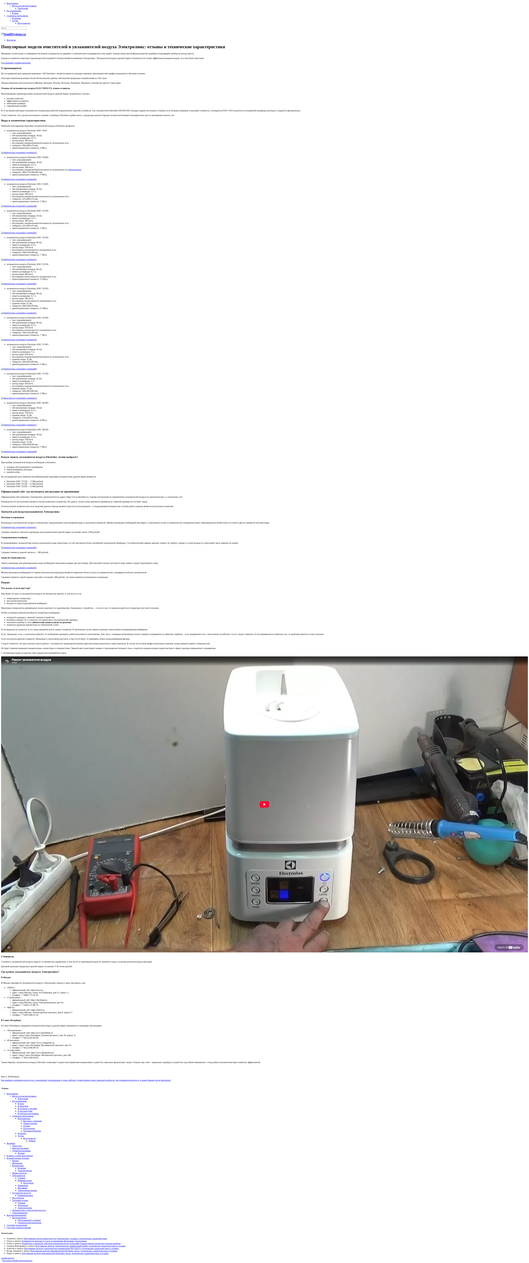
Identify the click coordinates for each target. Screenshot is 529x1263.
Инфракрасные (25, 1180)
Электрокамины (19, 1213)
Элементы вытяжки (21, 1151)
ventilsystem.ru (7, 1258)
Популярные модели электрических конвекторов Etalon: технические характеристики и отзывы (80, 1246)
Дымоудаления (30, 1123)
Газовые (21, 1178)
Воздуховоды (24, 23)
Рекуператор (18, 1198)
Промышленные (25, 1195)
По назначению (14, 11)
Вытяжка (11, 1143)
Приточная (23, 8)
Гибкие (32, 1141)
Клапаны (16, 18)
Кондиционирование (16, 1215)
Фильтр (21, 1153)
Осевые (26, 1126)
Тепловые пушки (20, 1200)
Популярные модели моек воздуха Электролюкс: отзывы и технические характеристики (65, 1238)
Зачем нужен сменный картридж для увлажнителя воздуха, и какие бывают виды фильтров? (127, 1080)
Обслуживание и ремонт (29, 1220)
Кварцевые (23, 1185)
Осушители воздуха (21, 1193)
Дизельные (23, 1205)
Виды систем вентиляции (24, 6)
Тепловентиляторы (32, 1131)
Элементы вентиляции (17, 16)
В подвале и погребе (27, 1108)
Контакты (11, 40)
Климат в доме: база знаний (20, 1156)
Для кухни (17, 1146)
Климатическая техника (18, 1158)
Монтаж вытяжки (20, 1148)
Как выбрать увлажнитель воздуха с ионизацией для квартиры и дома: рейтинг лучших (42, 1080)
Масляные (22, 1188)
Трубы (15, 21)
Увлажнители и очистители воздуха (29, 1210)
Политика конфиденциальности (17, 1260)
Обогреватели (18, 1175)
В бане (15, 13)
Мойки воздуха (19, 1173)
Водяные (22, 1168)
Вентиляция (12, 3)
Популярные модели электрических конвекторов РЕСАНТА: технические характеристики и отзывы (71, 1248)
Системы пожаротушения (19, 1227)
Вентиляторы (24, 1118)
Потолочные (29, 1128)
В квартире (23, 1106)
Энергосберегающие (27, 1190)
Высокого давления (32, 1121)
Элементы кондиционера (29, 1223)
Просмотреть (75, 170)
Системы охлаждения (17, 1225)
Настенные (28, 1183)
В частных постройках (28, 1113)
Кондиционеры (19, 1218)
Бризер (15, 1161)
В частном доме (25, 1111)
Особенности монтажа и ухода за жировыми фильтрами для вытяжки (54, 1241)
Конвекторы (18, 1165)
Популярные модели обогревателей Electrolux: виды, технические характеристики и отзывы (73, 1251)
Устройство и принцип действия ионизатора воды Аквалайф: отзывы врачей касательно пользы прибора (71, 1243)
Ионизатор (17, 1163)
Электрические (25, 1170)
